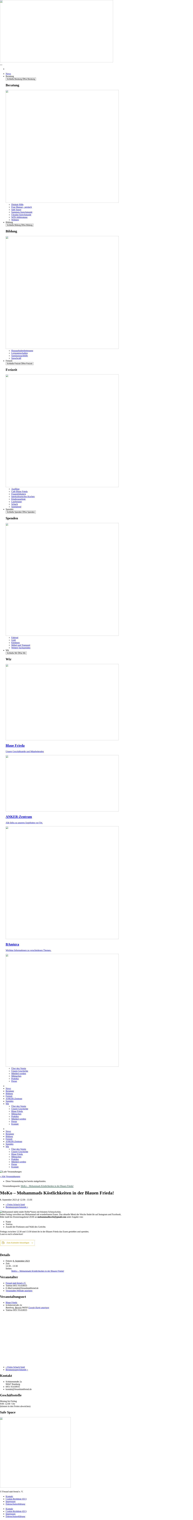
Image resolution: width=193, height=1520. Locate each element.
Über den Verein (18, 1106)
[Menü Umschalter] (1, 64)
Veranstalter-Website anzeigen (19, 1290)
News (8, 1088)
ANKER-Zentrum (14, 1098)
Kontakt (15, 1124)
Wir (7, 1103)
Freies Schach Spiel (15, 1204)
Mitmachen (16, 1114)
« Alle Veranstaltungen (10, 1176)
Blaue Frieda (17, 1111)
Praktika (15, 1116)
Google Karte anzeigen (38, 1307)
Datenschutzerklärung (15, 1504)
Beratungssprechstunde (17, 1207)
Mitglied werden (18, 1119)
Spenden (9, 1101)
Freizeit (9, 1096)
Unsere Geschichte (19, 1109)
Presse (14, 1121)
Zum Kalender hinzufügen (17, 1243)
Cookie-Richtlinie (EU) (16, 1499)
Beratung (10, 1091)
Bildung (9, 1093)
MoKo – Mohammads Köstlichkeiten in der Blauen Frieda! (37, 1271)
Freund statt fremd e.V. (16, 1283)
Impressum (10, 1501)
